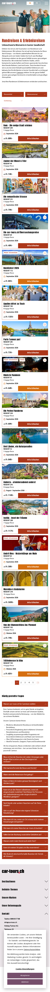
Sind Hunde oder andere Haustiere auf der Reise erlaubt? (22, 804)
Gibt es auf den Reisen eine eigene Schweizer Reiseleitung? (21, 812)
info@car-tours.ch (10, 922)
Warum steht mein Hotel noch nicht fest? (19, 841)
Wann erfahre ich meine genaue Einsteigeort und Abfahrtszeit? (22, 782)
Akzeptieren (25, 975)
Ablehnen (25, 982)
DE (30, 3)
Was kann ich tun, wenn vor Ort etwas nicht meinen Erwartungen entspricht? (23, 821)
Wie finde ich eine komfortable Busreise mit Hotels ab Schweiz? (23, 855)
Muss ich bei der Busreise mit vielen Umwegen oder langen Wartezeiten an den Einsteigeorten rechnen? (23, 759)
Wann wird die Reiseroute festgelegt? (18, 775)
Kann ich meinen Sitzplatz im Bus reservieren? (21, 848)
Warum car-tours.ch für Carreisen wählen (19, 704)
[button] (15, 490)
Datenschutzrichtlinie (32, 949)
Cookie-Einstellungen (25, 969)
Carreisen (20, 73)
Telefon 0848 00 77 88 (12, 919)
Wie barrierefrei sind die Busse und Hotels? (20, 768)
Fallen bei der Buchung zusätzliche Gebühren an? (22, 835)
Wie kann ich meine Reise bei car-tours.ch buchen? (22, 828)
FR (37, 3)
